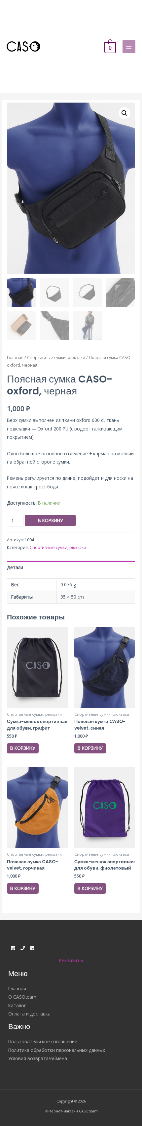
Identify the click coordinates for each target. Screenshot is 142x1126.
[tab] (71, 567)
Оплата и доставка (29, 1014)
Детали (15, 567)
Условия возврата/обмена (37, 1058)
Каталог (17, 1005)
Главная (15, 357)
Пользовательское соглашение (42, 1041)
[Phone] (22, 948)
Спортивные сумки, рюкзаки (56, 357)
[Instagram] (13, 948)
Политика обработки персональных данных (56, 1050)
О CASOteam (22, 997)
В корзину (50, 520)
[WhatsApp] (32, 948)
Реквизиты (71, 960)
